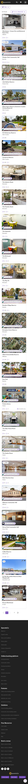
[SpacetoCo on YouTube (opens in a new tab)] (5, 769)
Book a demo (4, 683)
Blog (2, 736)
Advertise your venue (6, 698)
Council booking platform (6, 708)
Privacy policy (4, 641)
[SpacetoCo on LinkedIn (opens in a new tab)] (8, 769)
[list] (14, 641)
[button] (17, 2)
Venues (2, 669)
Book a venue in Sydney (6, 754)
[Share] (22, 15)
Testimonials (4, 644)
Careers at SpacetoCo (6, 648)
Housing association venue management (10, 715)
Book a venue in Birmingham (7, 764)
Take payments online (6, 694)
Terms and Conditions (6, 638)
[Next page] (17, 612)
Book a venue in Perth (6, 744)
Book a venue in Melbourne (7, 757)
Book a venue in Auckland (7, 751)
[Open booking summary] (21, 2)
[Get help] (25, 781)
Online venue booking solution (8, 691)
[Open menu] (25, 2)
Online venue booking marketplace (8, 718)
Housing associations (5, 666)
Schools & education (5, 673)
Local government (5, 659)
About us (3, 631)
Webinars (3, 733)
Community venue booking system (8, 711)
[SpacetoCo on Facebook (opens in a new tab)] (2, 769)
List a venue (3, 680)
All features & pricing (5, 701)
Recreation (3, 676)
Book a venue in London (6, 761)
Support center (4, 634)
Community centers (5, 662)
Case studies (4, 726)
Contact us (3, 651)
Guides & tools (4, 729)
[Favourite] (25, 15)
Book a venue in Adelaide (6, 747)
